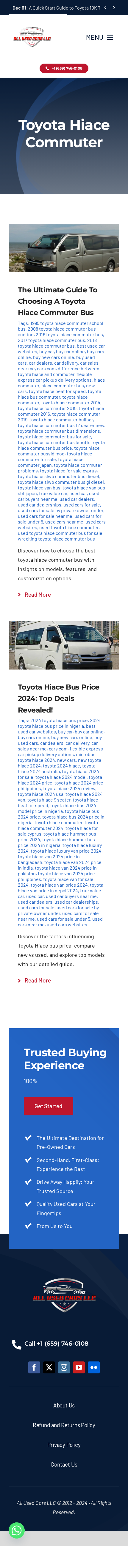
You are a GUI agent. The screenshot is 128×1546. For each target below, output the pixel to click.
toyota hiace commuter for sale (55, 456)
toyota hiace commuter (58, 822)
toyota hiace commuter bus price (61, 445)
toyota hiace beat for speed (57, 391)
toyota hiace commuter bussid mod (59, 450)
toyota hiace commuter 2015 (47, 408)
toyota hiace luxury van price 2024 (66, 850)
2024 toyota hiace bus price (59, 720)
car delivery (66, 363)
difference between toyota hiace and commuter (58, 371)
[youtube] (79, 1367)
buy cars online (33, 737)
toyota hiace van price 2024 (59, 885)
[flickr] (94, 1367)
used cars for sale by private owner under (60, 510)
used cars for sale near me (45, 516)
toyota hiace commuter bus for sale (54, 436)
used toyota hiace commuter (69, 527)
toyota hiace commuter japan (51, 462)
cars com (46, 368)
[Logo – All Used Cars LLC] (32, 21)
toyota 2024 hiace (61, 765)
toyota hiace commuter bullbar (61, 419)
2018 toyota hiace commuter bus (57, 342)
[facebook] (34, 1367)
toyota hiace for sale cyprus (68, 470)
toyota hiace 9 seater (49, 799)
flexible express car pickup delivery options (55, 377)
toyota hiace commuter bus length (53, 442)
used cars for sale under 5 (63, 919)
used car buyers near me (71, 896)
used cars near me (64, 521)
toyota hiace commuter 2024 (58, 825)
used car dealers (77, 499)
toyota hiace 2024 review (69, 788)
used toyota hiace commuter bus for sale (60, 533)
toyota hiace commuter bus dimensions (59, 431)
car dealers (40, 363)
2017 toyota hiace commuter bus (51, 340)
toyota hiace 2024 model (61, 777)
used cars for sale (81, 504)
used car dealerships (39, 504)
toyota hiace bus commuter (59, 394)
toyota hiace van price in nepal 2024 (60, 887)
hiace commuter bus (62, 385)
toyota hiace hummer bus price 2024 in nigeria (56, 842)
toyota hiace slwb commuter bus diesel (58, 476)
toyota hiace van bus (39, 487)
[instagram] (64, 1367)
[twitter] (49, 1367)
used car (78, 493)
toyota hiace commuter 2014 (70, 402)
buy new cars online (53, 357)
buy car (46, 351)
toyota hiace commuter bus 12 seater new (61, 425)
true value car (53, 493)
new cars (66, 760)
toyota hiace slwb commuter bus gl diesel (61, 482)
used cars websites (67, 924)
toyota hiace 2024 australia (57, 768)
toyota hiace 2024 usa (40, 794)
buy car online (70, 351)
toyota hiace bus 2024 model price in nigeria (57, 808)
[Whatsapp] (17, 1530)
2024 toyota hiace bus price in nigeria (59, 723)
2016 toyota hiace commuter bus (69, 334)
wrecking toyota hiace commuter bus (56, 538)
